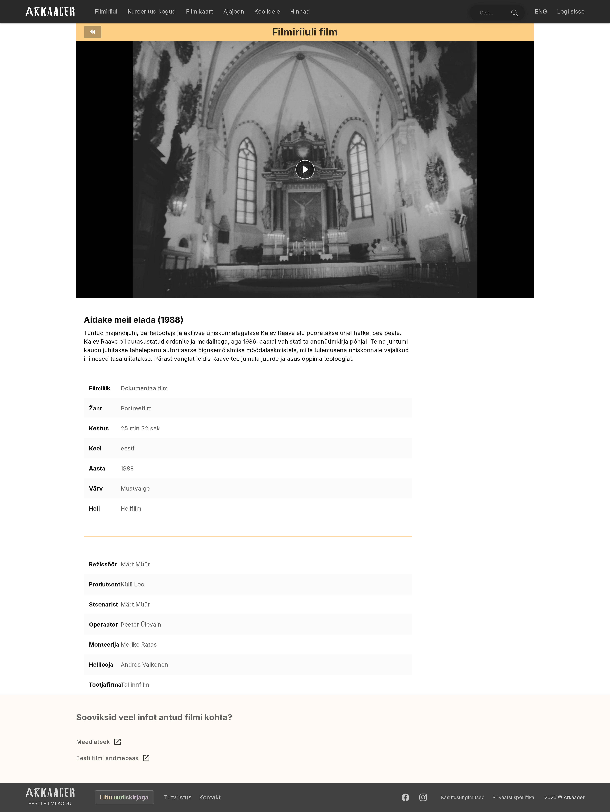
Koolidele (267, 11)
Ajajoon (233, 11)
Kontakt (210, 797)
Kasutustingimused (463, 797)
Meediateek (93, 741)
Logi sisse (571, 11)
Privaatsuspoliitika (513, 797)
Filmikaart (199, 11)
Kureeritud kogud (152, 11)
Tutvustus (178, 797)
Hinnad (300, 11)
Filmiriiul (106, 11)
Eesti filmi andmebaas (107, 758)
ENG (541, 11)
